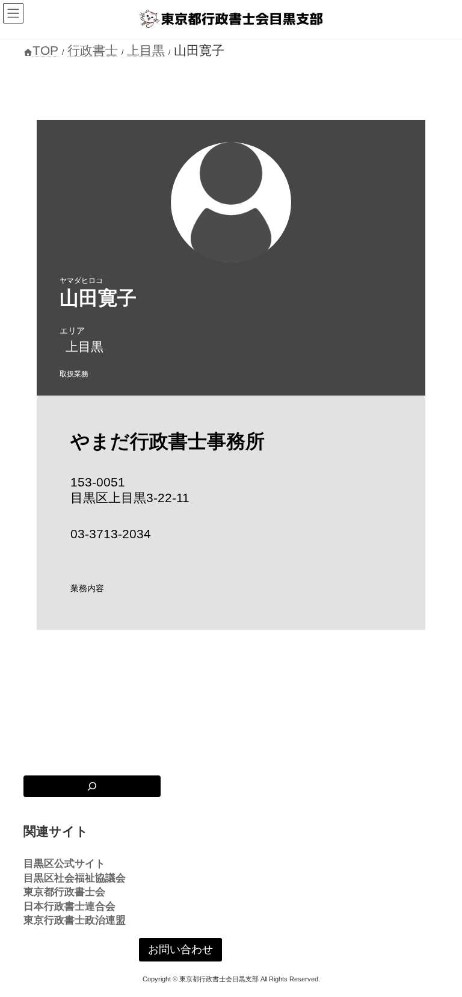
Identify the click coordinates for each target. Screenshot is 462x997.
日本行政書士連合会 (69, 906)
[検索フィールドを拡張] (92, 786)
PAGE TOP (440, 953)
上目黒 (84, 346)
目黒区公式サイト (64, 863)
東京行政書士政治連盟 (74, 920)
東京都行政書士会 (64, 892)
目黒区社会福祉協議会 (74, 878)
